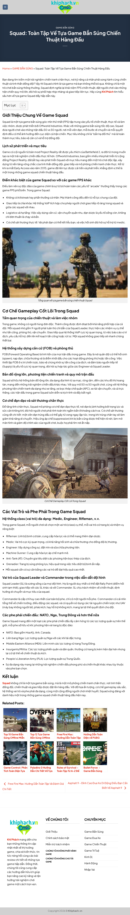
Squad (6, 683)
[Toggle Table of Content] (21, 105)
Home (6, 68)
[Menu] (5, 7)
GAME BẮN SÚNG (65, 27)
